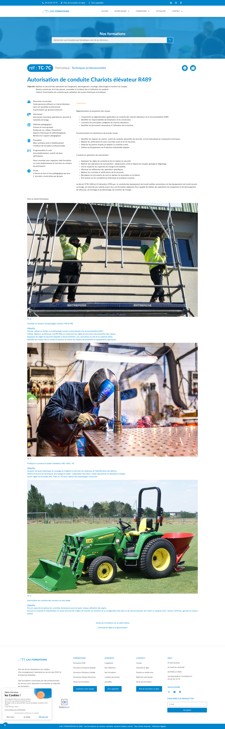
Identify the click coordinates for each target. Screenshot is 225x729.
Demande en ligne (142, 668)
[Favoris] (193, 68)
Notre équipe (120, 11)
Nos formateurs (110, 672)
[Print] (185, 68)
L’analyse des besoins (112, 677)
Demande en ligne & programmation (112, 628)
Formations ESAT (79, 663)
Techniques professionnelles (89, 68)
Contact (176, 11)
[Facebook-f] (169, 692)
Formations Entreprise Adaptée (84, 668)
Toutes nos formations (81, 682)
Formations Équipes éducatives (84, 677)
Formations (141, 11)
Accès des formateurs (144, 682)
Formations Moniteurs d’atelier (84, 672)
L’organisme (109, 663)
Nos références (110, 668)
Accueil (104, 11)
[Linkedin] (180, 692)
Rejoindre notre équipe (144, 677)
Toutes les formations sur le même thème (112, 623)
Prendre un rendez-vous (144, 672)
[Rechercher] (170, 40)
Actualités (161, 11)
